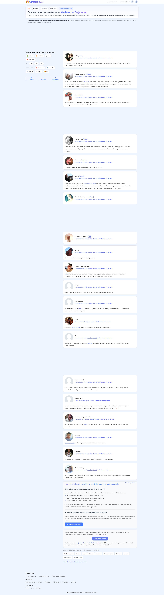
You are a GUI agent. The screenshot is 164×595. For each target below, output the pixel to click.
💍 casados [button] (30, 71)
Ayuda (40, 582)
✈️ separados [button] (50, 68)
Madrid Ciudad (78, 557)
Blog (27, 588)
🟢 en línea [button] (30, 56)
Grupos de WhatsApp (58, 576)
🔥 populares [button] (39, 56)
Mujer (86, 424)
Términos (56, 582)
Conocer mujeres (31, 576)
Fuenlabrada (67, 557)
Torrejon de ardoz (108, 554)
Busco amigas (76, 327)
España (89, 58)
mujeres (89, 343)
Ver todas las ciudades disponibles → (75, 562)
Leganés (118, 554)
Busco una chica (69, 443)
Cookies (73, 582)
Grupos (43, 79)
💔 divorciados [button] (40, 68)
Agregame (36, 2)
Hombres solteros (124, 2)
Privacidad (65, 582)
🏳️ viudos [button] (38, 71)
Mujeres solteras (112, 2)
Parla (84, 554)
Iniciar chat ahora (74, 524)
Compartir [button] (55, 79)
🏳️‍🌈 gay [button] (46, 71)
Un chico (86, 82)
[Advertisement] (77, 38)
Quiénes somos (30, 582)
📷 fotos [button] (48, 56)
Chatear (31, 79)
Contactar (47, 582)
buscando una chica (90, 183)
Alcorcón (98, 554)
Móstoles (91, 554)
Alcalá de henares (68, 554)
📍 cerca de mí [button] (30, 59)
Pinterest (37, 588)
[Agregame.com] (29, 8)
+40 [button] (31, 64)
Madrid (95, 58)
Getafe (78, 554)
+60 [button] (41, 64)
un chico (80, 308)
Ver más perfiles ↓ (130, 483)
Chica (66, 274)
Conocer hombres (44, 576)
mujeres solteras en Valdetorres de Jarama (90, 543)
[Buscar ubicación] (132, 2)
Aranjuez (126, 554)
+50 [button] (36, 64)
